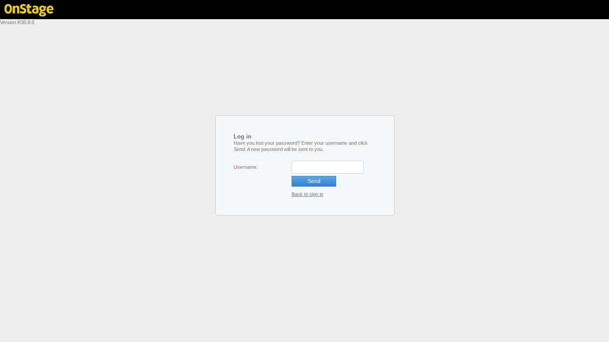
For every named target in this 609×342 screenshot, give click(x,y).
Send (314, 181)
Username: (246, 167)
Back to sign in (307, 194)
